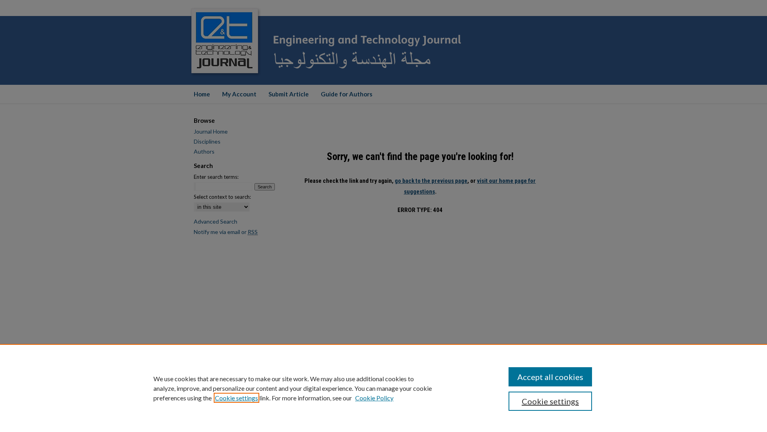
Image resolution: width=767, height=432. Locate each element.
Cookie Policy (374, 398)
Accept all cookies (550, 377)
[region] (383, 388)
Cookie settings (236, 398)
